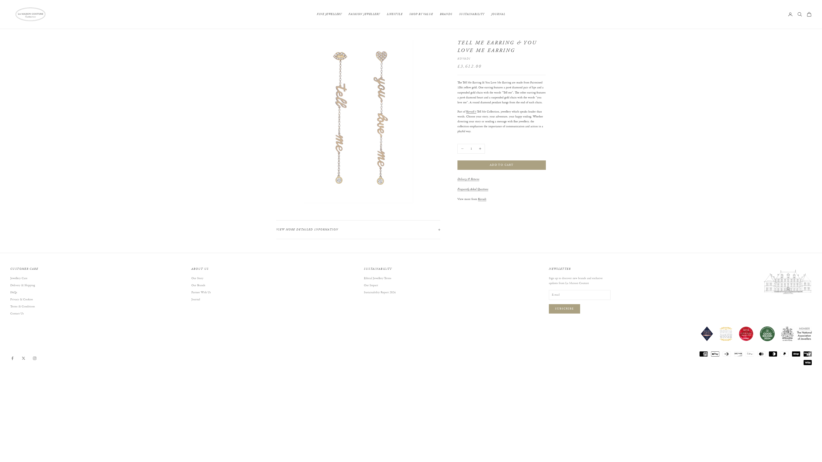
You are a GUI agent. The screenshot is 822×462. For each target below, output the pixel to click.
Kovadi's (471, 112)
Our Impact (371, 285)
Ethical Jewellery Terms (377, 278)
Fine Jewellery (329, 14)
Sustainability (471, 14)
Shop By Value (421, 14)
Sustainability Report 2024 (380, 292)
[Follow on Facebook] (12, 358)
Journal (498, 14)
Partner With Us (201, 292)
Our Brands (198, 285)
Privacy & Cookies (21, 299)
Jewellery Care (18, 278)
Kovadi (463, 59)
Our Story (197, 278)
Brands (446, 14)
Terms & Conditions (22, 306)
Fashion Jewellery (364, 14)
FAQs (13, 292)
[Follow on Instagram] (35, 358)
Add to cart (502, 165)
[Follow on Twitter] (23, 358)
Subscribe (564, 309)
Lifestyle (395, 14)
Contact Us (17, 313)
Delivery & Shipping (22, 285)
